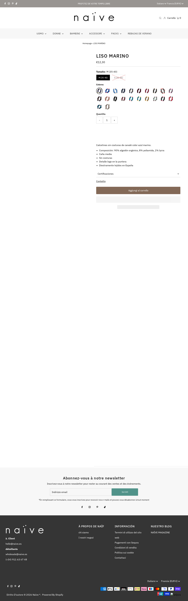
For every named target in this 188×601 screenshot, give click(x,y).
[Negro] (115, 99)
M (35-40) (103, 77)
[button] (138, 199)
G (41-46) (118, 77)
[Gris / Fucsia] (171, 91)
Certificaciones (106, 173)
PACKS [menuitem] (115, 33)
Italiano (160, 3)
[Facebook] (5, 3)
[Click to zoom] (87, 57)
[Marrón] (99, 99)
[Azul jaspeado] (123, 91)
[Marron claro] (107, 99)
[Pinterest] (12, 3)
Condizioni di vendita (126, 547)
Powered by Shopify (52, 594)
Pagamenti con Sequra (127, 542)
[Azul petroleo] (99, 107)
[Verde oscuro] (163, 99)
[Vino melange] (171, 99)
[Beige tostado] (107, 107)
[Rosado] (123, 99)
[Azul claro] (115, 91)
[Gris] (155, 91)
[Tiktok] (16, 3)
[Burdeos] (147, 91)
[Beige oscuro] (131, 91)
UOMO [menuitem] (40, 33)
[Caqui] (147, 99)
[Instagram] (9, 3)
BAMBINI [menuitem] (75, 33)
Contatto (101, 181)
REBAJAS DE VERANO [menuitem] (140, 33)
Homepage (87, 43)
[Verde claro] (155, 99)
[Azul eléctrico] (107, 91)
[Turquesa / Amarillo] (139, 99)
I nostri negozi (86, 537)
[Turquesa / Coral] (131, 99)
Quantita (100, 113)
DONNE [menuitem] (57, 33)
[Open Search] (160, 17)
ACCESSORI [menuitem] (96, 33)
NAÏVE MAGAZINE (160, 532)
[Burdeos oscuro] (139, 91)
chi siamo (84, 532)
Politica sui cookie (124, 552)
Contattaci (120, 557)
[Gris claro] (163, 91)
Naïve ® (36, 594)
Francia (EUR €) (174, 3)
